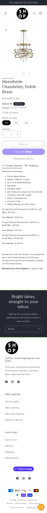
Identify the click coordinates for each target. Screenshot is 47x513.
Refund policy (21, 503)
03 (8, 123)
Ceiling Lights (12, 401)
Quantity (6, 129)
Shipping (5, 108)
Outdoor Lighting (14, 419)
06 (18, 123)
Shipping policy (33, 507)
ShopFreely (22, 500)
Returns (9, 445)
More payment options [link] (23, 158)
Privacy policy (34, 503)
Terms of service (17, 507)
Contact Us (11, 439)
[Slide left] (17, 73)
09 (28, 123)
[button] (5, 14)
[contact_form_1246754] (41, 507)
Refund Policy (12, 458)
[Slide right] (29, 73)
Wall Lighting (12, 407)
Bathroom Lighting (14, 413)
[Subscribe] (39, 329)
